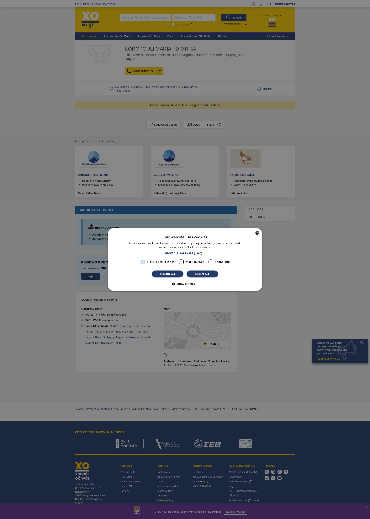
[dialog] (185, 259)
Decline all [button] (168, 274)
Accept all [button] (202, 274)
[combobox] (257, 233)
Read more (206, 246)
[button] (185, 253)
